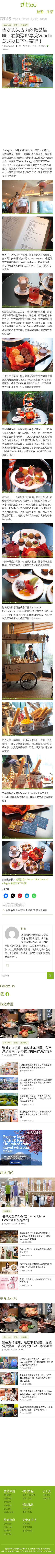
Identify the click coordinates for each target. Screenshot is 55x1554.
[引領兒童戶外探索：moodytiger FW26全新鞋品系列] (27, 1179)
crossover (32, 46)
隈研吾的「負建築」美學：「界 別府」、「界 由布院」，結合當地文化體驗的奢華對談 (36, 1098)
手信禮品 (8, 1534)
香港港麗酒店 (14, 904)
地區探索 (25, 19)
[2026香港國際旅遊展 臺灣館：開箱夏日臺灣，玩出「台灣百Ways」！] (9, 1405)
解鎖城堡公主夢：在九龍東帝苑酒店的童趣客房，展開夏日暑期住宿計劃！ (35, 1114)
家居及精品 (27, 1530)
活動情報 (46, 1495)
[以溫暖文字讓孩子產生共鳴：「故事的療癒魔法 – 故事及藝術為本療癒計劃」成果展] (9, 1374)
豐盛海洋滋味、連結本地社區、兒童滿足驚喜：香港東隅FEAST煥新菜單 (27, 1049)
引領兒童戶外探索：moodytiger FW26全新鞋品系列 (23, 1218)
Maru (23, 1223)
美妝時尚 (8, 1530)
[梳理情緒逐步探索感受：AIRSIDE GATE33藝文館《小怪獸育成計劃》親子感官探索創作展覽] (9, 1358)
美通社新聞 (8, 1512)
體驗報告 (43, 19)
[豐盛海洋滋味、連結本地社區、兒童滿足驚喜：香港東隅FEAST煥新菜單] (27, 1010)
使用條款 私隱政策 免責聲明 (39, 1548)
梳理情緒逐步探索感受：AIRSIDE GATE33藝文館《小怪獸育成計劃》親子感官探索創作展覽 (36, 1362)
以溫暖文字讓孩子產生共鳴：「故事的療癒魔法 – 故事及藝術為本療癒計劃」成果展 (36, 1378)
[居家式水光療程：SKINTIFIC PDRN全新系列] (9, 1278)
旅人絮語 (8, 1508)
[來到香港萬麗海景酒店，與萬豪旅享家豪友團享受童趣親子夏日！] (9, 1063)
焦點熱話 (34, 19)
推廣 (30, 1508)
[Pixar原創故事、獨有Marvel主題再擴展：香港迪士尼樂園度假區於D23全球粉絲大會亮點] (9, 1078)
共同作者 (23, 1548)
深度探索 (5, 18)
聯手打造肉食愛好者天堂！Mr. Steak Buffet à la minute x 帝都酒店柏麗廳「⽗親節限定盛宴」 (36, 1394)
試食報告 (26, 1523)
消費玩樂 (31, 1495)
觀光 (24, 1495)
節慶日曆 (46, 1498)
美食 (30, 1498)
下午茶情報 (41, 46)
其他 (30, 1511)
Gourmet (7, 25)
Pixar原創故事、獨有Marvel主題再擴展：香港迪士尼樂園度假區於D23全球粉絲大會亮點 (36, 1083)
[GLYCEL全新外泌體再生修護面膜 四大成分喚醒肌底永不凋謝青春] (9, 1263)
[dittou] (28, 1)
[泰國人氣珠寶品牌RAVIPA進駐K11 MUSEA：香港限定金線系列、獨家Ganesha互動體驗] (9, 1232)
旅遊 (40, 12)
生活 (50, 12)
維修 (24, 1508)
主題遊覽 (16, 19)
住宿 (24, 1498)
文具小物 (8, 1527)
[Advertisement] (27, 120)
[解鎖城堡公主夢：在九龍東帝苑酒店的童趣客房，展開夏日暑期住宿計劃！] (9, 1110)
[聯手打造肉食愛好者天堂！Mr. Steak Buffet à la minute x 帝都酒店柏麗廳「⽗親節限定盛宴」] (9, 1389)
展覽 (24, 1511)
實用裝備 (7, 1211)
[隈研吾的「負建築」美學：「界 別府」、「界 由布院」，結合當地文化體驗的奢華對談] (9, 1094)
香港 (15, 25)
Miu (20, 46)
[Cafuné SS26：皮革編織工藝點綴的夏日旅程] (9, 1248)
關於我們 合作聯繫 (12, 1548)
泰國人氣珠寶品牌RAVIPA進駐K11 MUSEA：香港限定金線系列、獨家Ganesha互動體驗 (35, 1236)
